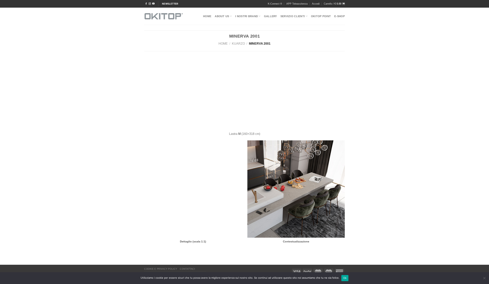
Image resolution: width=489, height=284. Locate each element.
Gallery (270, 16)
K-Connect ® (275, 3)
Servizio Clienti (292, 16)
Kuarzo (238, 43)
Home (207, 16)
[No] (484, 279)
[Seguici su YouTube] (153, 3)
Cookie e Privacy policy (160, 269)
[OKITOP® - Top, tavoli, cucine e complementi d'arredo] (163, 16)
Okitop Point (321, 16)
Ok (345, 277)
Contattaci (187, 269)
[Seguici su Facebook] (146, 3)
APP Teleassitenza (297, 3)
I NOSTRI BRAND (246, 16)
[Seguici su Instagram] (150, 3)
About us (222, 16)
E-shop (339, 16)
